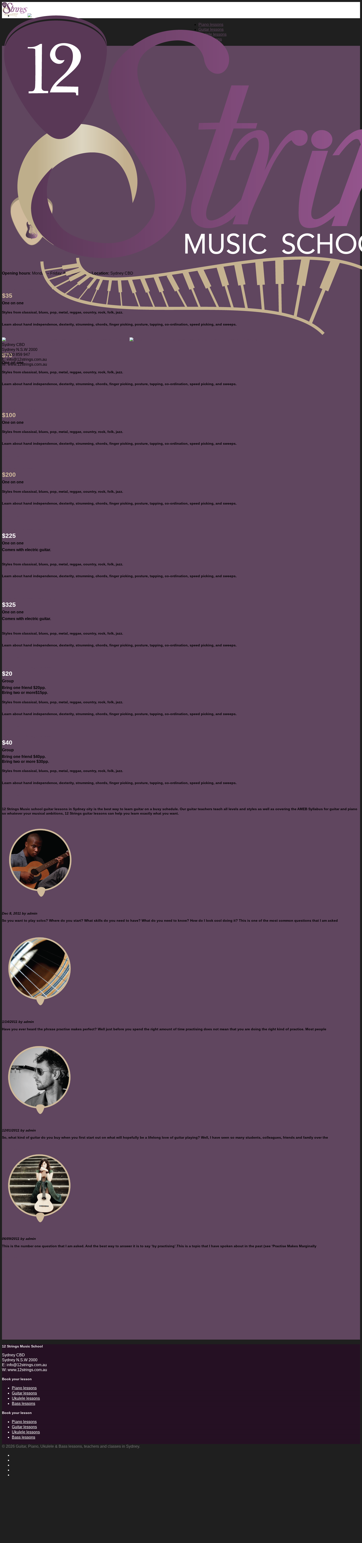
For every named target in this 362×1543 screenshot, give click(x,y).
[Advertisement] (149, 1305)
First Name (16, 1499)
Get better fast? (15, 1231)
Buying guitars (14, 1123)
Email (12, 1515)
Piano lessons (24, 1388)
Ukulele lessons (26, 1398)
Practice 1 (10, 1015)
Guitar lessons (24, 1393)
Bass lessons (23, 1403)
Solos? (8, 906)
